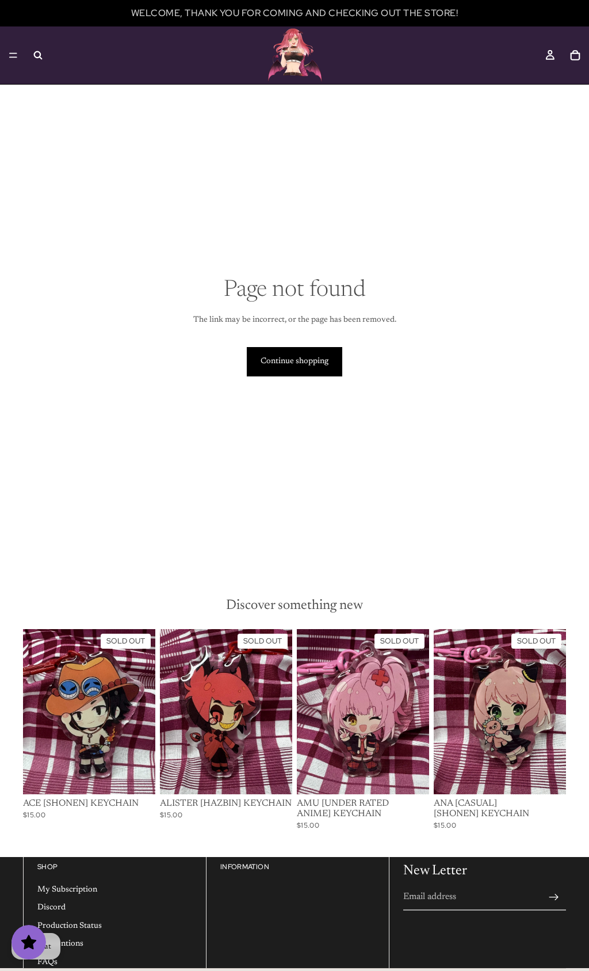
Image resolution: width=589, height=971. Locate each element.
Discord (51, 908)
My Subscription (67, 889)
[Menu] (13, 55)
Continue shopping (294, 361)
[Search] (38, 55)
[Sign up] (554, 897)
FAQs (47, 962)
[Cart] (575, 55)
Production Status (69, 926)
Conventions (60, 944)
